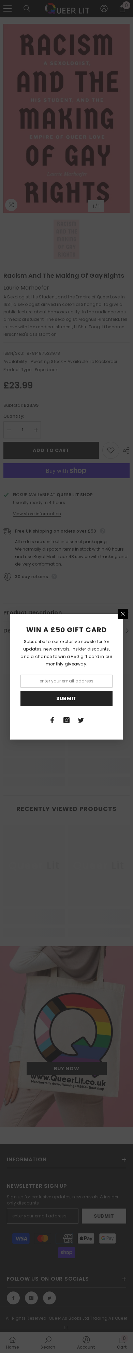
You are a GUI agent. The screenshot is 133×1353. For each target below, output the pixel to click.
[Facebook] (52, 720)
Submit (66, 698)
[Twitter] (81, 720)
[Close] (123, 614)
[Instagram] (66, 720)
